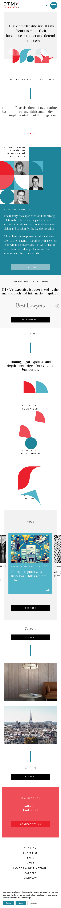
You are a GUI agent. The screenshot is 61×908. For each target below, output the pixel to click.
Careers (30, 873)
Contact (30, 878)
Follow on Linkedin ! (30, 808)
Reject (21, 903)
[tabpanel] (30, 111)
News (30, 863)
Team (30, 858)
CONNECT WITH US (30, 824)
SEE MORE (30, 608)
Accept (8, 903)
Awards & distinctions (30, 868)
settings (27, 897)
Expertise (30, 853)
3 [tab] (33, 133)
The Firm (30, 848)
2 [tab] (30, 133)
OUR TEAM (30, 267)
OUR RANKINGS (30, 319)
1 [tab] (27, 133)
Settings (33, 903)
